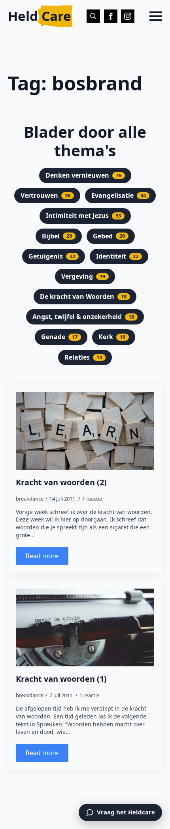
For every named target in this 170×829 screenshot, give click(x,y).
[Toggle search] (93, 16)
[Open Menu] (155, 16)
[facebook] (110, 16)
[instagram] (127, 16)
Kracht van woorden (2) (61, 482)
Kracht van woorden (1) (61, 679)
